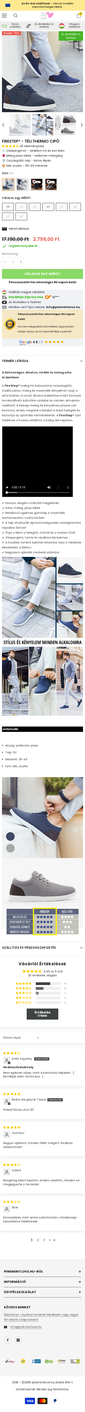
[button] (3, 125)
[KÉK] (8, 184)
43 (61, 206)
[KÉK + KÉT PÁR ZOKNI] (36, 184)
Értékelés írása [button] (43, 1014)
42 (48, 206)
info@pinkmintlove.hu (26, 1327)
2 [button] (38, 1240)
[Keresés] (15, 15)
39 (7, 206)
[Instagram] (18, 1340)
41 (34, 206)
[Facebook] (7, 1340)
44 (75, 206)
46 (21, 216)
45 (7, 216)
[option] (42, 71)
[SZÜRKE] (22, 184)
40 (21, 206)
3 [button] (44, 1240)
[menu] (4, 15)
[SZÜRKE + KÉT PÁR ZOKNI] (51, 184)
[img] (11, 1053)
